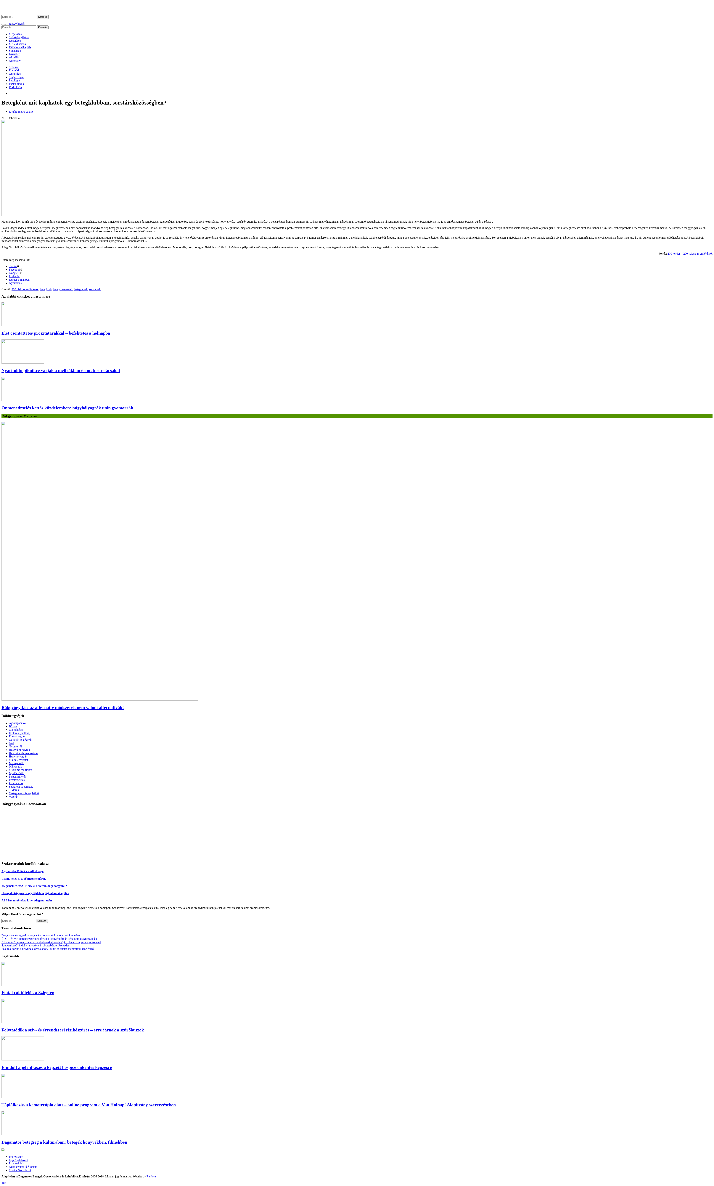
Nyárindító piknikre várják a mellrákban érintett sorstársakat (60, 370)
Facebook (14, 269)
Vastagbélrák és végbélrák (24, 793)
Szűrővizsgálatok (19, 37)
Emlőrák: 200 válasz (21, 111)
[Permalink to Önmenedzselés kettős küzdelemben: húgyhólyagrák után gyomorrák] (22, 400)
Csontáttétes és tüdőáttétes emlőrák (23, 878)
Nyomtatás (15, 283)
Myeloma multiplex (20, 769)
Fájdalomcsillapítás (20, 47)
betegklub (46, 289)
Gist (11, 743)
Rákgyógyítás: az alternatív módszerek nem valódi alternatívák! (62, 707)
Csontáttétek (16, 729)
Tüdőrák (14, 790)
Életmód (14, 70)
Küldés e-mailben (19, 279)
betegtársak (81, 289)
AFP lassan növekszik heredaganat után (26, 900)
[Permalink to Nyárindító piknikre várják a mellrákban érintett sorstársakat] (22, 362)
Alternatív (15, 60)
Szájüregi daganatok (21, 786)
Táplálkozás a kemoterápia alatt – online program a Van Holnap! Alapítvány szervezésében (88, 1104)
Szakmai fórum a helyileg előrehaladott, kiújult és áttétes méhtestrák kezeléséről (47, 948)
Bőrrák (13, 726)
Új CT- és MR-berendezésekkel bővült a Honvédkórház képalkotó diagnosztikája (49, 938)
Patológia (14, 80)
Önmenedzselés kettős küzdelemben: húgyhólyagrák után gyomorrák (67, 407)
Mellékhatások (17, 44)
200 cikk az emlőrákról (25, 289)
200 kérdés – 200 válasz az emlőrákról (690, 253)
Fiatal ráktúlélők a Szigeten (27, 992)
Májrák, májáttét (18, 759)
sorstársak (95, 289)
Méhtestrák (15, 766)
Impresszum (16, 1156)
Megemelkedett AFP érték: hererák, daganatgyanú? (34, 886)
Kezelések (15, 40)
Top (3, 1182)
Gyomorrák (15, 746)
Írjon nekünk (16, 1163)
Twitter (13, 266)
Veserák (13, 796)
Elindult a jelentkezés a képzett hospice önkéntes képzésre (56, 1067)
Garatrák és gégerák (20, 739)
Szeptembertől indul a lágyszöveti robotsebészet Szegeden (35, 945)
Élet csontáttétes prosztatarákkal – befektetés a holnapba (55, 333)
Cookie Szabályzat (20, 1170)
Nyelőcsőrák (16, 773)
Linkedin (14, 276)
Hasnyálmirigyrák (19, 749)
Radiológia (15, 87)
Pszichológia (16, 83)
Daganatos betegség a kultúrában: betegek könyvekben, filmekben (64, 1142)
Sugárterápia (16, 77)
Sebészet (14, 67)
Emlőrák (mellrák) (19, 733)
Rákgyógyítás (357, 7)
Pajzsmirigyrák (17, 776)
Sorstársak (15, 50)
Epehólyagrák (17, 736)
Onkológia (15, 73)
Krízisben (14, 54)
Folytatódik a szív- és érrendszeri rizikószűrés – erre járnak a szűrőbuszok (72, 1030)
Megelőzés (15, 34)
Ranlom (151, 1176)
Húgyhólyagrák (18, 756)
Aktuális (14, 57)
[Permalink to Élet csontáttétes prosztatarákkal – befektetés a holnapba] (22, 325)
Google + (14, 273)
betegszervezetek (63, 289)
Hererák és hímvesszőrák (23, 753)
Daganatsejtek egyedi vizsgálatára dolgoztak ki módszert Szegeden (40, 935)
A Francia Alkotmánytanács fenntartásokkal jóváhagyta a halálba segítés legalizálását (51, 942)
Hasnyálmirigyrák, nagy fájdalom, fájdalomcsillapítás (35, 893)
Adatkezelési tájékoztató (23, 1166)
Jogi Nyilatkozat (18, 1160)
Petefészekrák (17, 779)
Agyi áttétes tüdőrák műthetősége (22, 871)
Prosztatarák (16, 783)
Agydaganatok (17, 723)
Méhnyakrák (16, 763)
